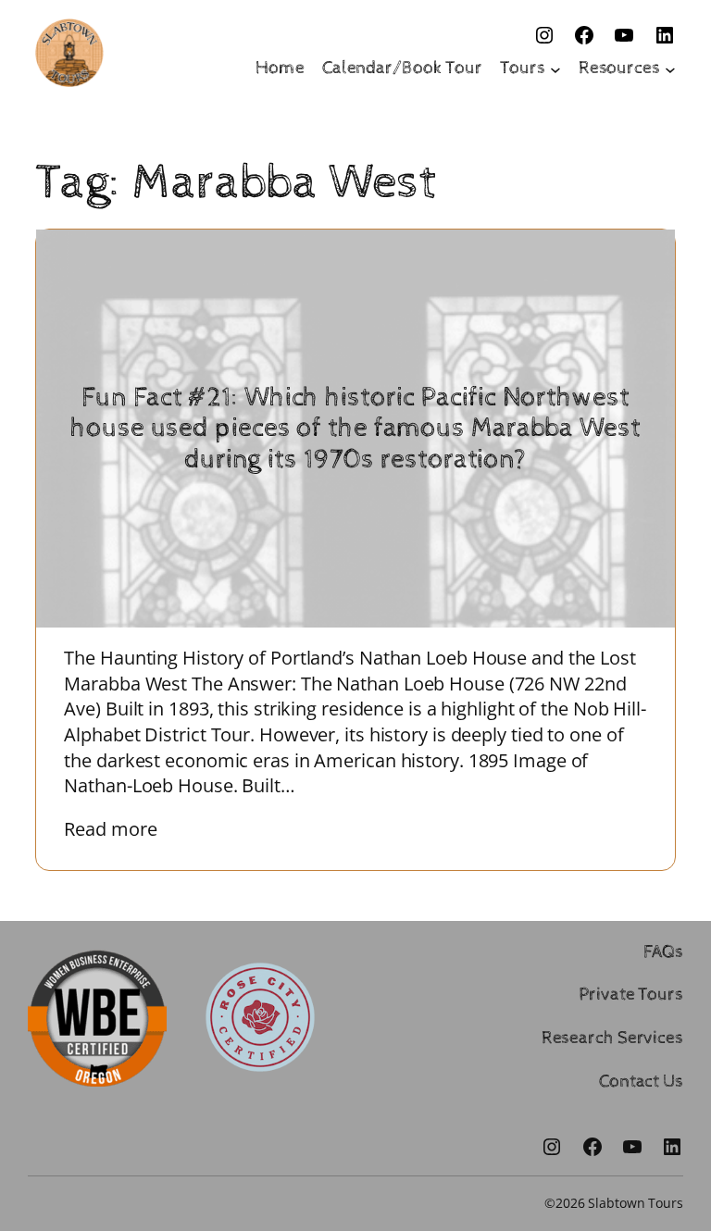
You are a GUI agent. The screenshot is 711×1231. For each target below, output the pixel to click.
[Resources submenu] (670, 68)
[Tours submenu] (555, 68)
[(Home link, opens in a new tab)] (69, 53)
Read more (124, 829)
